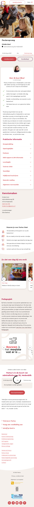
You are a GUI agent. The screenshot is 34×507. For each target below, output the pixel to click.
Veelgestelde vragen (7, 443)
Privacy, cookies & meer (18, 476)
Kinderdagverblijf (6, 53)
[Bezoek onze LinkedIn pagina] (20, 502)
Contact (4, 462)
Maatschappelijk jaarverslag (9, 457)
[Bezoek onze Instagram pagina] (9, 502)
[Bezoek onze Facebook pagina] (13, 502)
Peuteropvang (28, 53)
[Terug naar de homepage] (2, 2)
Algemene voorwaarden (17, 479)
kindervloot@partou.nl (8, 206)
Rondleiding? (25, 59)
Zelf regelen (5, 441)
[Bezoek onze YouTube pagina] (17, 502)
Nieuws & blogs (6, 446)
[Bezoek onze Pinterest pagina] (24, 502)
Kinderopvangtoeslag (7, 439)
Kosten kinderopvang (7, 436)
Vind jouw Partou (9, 421)
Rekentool (4, 434)
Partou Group (5, 453)
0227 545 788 (6, 204)
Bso (18, 53)
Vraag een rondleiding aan (13, 425)
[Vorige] (4, 279)
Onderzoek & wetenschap (9, 455)
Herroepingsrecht (6, 460)
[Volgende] (30, 279)
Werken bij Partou (6, 450)
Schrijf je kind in (9, 59)
